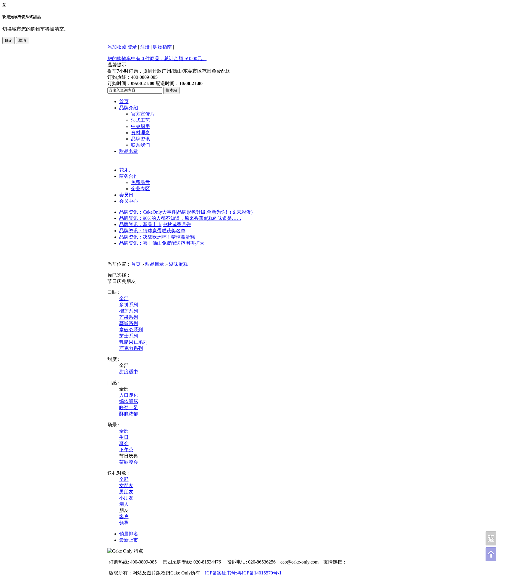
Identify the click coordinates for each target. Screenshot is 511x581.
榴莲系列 (128, 310)
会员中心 (128, 201)
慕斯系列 (128, 323)
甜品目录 (154, 264)
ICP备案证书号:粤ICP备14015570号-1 (244, 572)
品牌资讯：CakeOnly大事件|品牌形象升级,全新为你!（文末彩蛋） (187, 212)
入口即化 (128, 395)
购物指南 (162, 46)
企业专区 (140, 188)
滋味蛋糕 (178, 264)
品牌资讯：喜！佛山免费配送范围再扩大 (161, 243)
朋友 (131, 281)
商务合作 (128, 176)
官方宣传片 (143, 113)
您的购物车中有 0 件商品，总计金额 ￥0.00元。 (157, 58)
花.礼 (124, 169)
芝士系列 (128, 335)
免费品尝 (140, 182)
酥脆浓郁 (128, 413)
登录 (132, 46)
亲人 (124, 504)
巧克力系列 (131, 348)
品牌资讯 (140, 138)
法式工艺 (140, 120)
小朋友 (126, 497)
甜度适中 (128, 371)
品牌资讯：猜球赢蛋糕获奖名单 (152, 230)
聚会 (124, 443)
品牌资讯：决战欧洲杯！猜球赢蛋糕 (157, 236)
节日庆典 (116, 281)
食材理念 (140, 132)
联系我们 (140, 145)
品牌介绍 (128, 107)
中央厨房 (140, 126)
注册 (145, 46)
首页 (124, 101)
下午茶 (126, 449)
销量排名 (128, 533)
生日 (124, 437)
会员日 (126, 194)
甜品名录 (128, 151)
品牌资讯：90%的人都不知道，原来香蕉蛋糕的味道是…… (180, 218)
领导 (124, 522)
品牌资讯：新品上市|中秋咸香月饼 (155, 224)
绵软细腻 (128, 401)
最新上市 (128, 539)
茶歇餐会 (128, 462)
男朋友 (126, 491)
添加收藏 (116, 46)
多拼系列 (128, 304)
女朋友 (126, 485)
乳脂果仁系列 (133, 342)
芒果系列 (128, 317)
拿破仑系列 (131, 329)
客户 (124, 516)
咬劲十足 (128, 407)
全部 (124, 298)
